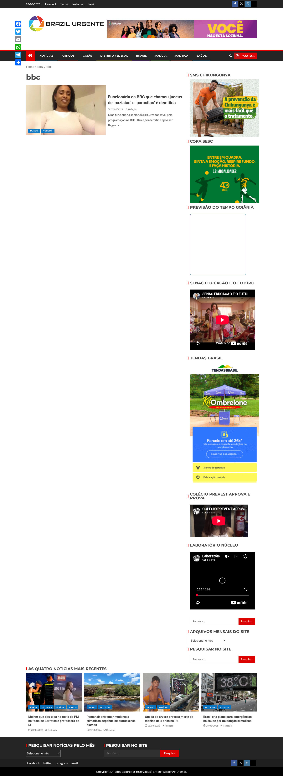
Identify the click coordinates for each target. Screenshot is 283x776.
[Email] (18, 39)
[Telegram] (18, 55)
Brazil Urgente (63, 38)
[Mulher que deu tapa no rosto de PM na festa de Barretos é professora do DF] (54, 692)
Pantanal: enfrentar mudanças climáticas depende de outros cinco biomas (111, 721)
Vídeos (72, 707)
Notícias (46, 55)
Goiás (87, 55)
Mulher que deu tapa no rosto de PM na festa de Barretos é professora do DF (53, 721)
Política (181, 55)
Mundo (34, 131)
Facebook (51, 4)
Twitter (64, 4)
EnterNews (160, 771)
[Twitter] (18, 31)
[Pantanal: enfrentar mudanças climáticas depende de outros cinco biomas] (112, 692)
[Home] (30, 55)
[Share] (18, 62)
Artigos (68, 55)
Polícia (161, 55)
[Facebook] (18, 24)
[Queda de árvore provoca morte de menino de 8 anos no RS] (171, 692)
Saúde (202, 55)
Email (91, 4)
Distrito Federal (114, 55)
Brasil (141, 55)
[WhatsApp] (18, 47)
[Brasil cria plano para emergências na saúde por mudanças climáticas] (229, 692)
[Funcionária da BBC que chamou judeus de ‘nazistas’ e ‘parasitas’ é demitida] (66, 110)
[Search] (230, 55)
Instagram (78, 4)
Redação (132, 109)
